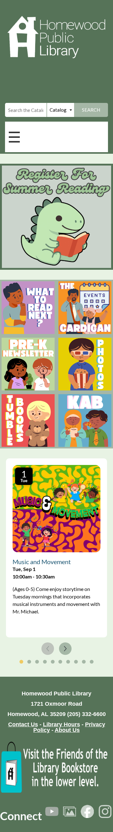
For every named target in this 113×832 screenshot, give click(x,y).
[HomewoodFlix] (51, 811)
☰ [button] (14, 137)
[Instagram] (105, 811)
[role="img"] (28, 307)
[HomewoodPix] (69, 811)
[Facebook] (87, 811)
